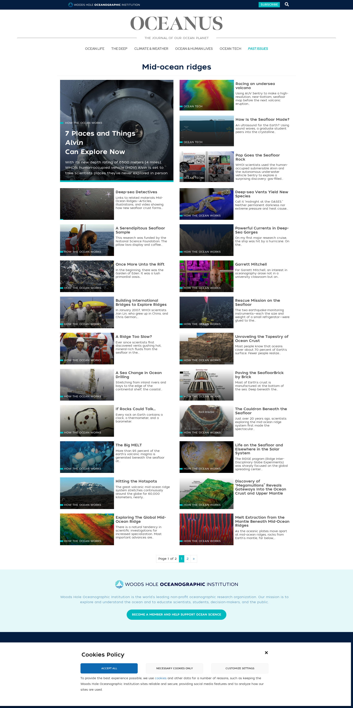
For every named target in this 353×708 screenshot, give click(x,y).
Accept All (109, 668)
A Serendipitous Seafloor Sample (140, 230)
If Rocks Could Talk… (136, 409)
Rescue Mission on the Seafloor (257, 302)
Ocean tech (230, 48)
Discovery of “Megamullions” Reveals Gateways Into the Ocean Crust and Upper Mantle (260, 487)
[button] (266, 653)
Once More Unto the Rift (140, 264)
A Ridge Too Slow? (134, 336)
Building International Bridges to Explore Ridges (141, 302)
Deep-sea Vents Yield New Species (261, 194)
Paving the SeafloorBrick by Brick (259, 375)
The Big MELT (129, 445)
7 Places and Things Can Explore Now (100, 142)
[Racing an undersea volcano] (207, 96)
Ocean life (94, 48)
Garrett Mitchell (251, 264)
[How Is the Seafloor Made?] (207, 133)
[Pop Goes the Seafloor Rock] (207, 168)
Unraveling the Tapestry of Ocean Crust (261, 338)
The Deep (119, 48)
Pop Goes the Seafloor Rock (258, 157)
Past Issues (258, 48)
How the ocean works (83, 123)
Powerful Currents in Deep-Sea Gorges (262, 230)
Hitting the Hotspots (136, 481)
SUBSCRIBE (269, 5)
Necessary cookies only (174, 668)
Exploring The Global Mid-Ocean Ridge (141, 519)
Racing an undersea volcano (255, 85)
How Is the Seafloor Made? (263, 119)
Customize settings (240, 668)
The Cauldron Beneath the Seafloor (261, 411)
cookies (160, 678)
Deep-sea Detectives (136, 192)
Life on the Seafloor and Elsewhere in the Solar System (259, 449)
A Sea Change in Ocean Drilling (139, 375)
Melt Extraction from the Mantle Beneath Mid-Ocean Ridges (262, 521)
